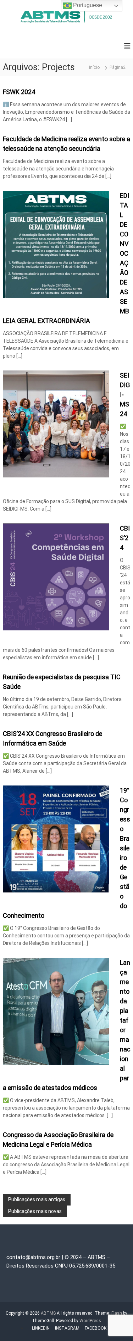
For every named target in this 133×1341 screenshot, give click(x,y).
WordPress (90, 1320)
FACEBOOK (95, 1328)
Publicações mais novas (35, 1211)
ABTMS (48, 1313)
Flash (116, 1313)
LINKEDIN (41, 1328)
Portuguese (87, 5)
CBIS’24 (125, 537)
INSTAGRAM (67, 1328)
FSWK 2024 (19, 92)
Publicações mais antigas (36, 1199)
